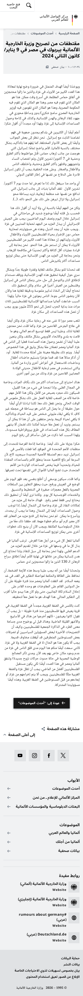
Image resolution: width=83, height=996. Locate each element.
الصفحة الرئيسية (69, 33)
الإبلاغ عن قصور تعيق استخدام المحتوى (53, 977)
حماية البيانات (70, 958)
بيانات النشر (72, 964)
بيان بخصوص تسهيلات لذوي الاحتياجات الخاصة (47, 970)
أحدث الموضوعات (42, 33)
